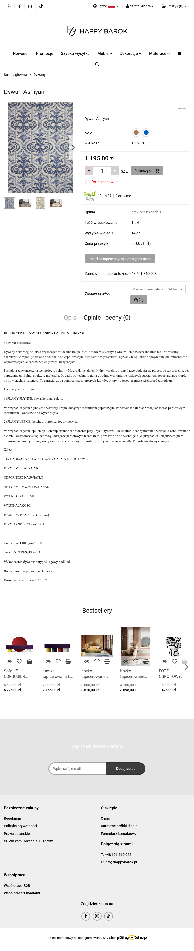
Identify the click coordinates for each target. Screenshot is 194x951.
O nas (105, 818)
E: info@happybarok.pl (119, 862)
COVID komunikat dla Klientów (28, 841)
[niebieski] (146, 132)
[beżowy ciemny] (136, 132)
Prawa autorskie (17, 834)
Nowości (20, 53)
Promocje (44, 53)
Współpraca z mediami (22, 893)
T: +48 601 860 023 (116, 854)
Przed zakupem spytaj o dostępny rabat (120, 259)
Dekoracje (129, 53)
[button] (21, 808)
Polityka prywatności (20, 826)
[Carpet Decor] (182, 108)
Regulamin (12, 818)
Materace (158, 53)
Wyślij (138, 300)
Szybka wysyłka (75, 53)
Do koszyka (143, 171)
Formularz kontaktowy (118, 834)
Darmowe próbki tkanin (119, 826)
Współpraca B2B (17, 886)
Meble (103, 53)
